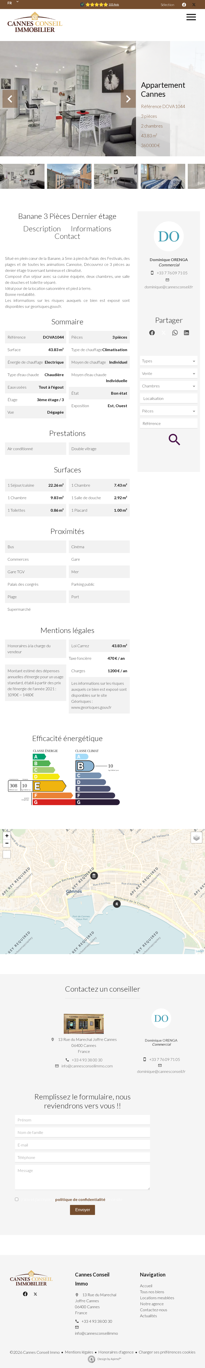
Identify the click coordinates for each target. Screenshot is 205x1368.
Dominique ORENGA (169, 259)
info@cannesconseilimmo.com (87, 1065)
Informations (91, 228)
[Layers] (196, 837)
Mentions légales (79, 1351)
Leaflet (200, 951)
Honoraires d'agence (116, 1351)
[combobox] (169, 361)
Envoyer (82, 1210)
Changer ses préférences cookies (167, 1351)
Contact (67, 235)
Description (42, 228)
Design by (109, 1359)
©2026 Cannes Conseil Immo (35, 1352)
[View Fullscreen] (6, 854)
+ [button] (6, 836)
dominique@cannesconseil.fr (168, 286)
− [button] (6, 843)
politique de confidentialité (80, 1199)
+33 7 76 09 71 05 (172, 272)
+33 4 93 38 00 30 (87, 1059)
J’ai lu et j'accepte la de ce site (71, 1199)
